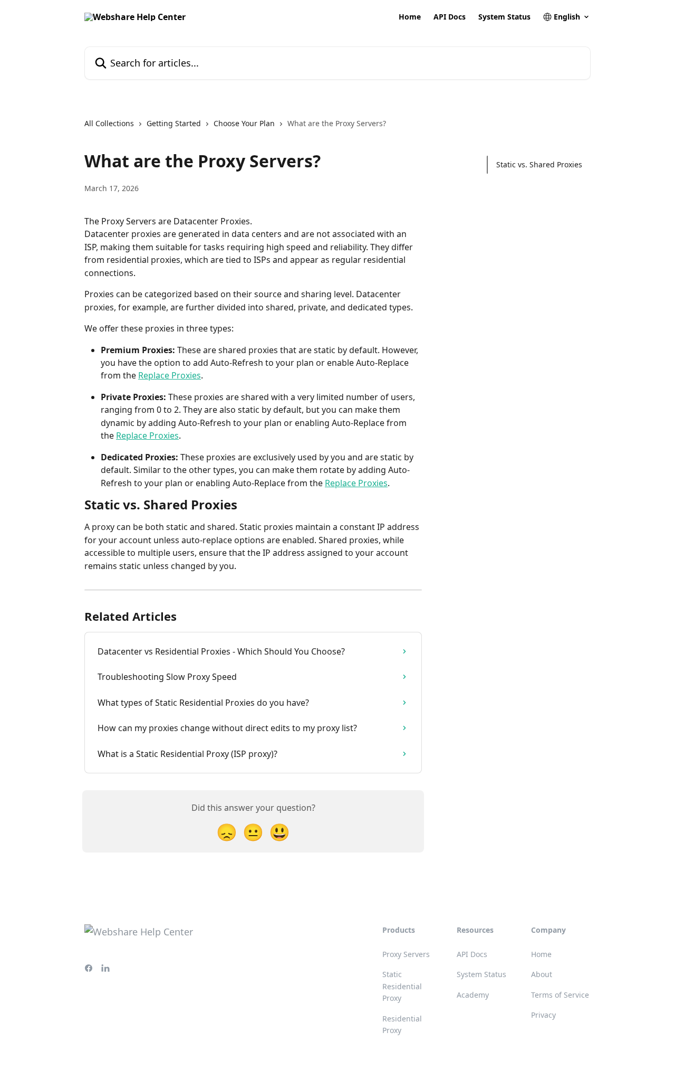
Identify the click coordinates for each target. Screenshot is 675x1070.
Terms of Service (560, 995)
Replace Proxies (169, 375)
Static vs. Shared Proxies (539, 164)
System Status (504, 17)
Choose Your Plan (244, 123)
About (541, 974)
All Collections (109, 123)
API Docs (449, 17)
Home (410, 17)
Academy (473, 995)
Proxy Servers (406, 954)
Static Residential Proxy (402, 986)
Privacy (543, 1015)
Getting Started (174, 123)
